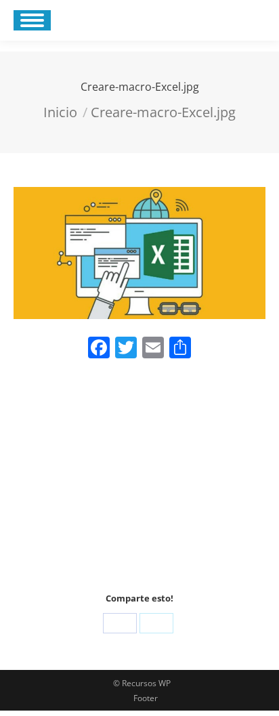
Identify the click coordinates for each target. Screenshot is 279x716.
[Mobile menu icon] (32, 20)
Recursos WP (146, 683)
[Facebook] (120, 623)
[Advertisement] (139, 480)
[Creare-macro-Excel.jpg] (139, 253)
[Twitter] (156, 623)
